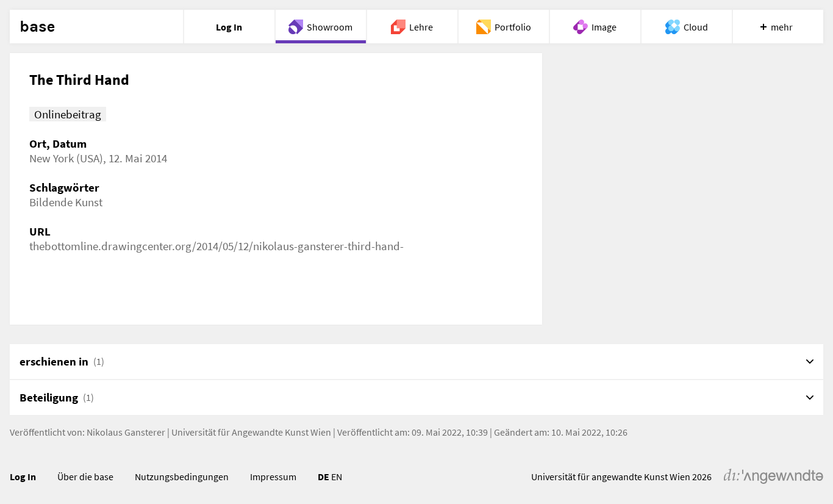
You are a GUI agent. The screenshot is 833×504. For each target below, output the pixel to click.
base (37, 27)
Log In (23, 476)
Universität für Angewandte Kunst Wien (251, 432)
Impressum (273, 476)
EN (336, 476)
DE (323, 476)
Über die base (85, 476)
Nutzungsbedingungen (182, 476)
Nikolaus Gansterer (126, 432)
